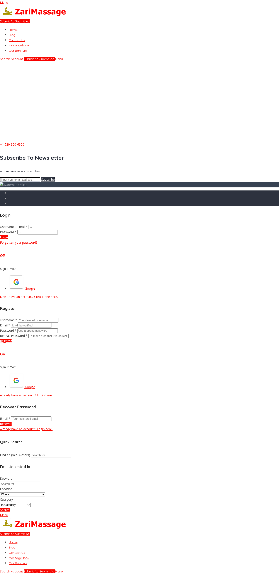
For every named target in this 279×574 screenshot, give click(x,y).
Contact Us (17, 40)
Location (6, 489)
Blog (12, 35)
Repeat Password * (13, 336)
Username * (8, 320)
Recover (6, 424)
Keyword (6, 478)
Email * (5, 325)
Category (6, 499)
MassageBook (19, 45)
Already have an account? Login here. (26, 395)
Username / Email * (14, 227)
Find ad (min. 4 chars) (15, 455)
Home (13, 30)
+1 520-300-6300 (12, 144)
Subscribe (48, 179)
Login (4, 237)
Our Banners (18, 51)
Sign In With (8, 269)
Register (6, 341)
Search (5, 510)
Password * (8, 232)
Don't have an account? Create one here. (29, 297)
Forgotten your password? (18, 242)
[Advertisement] (139, 108)
